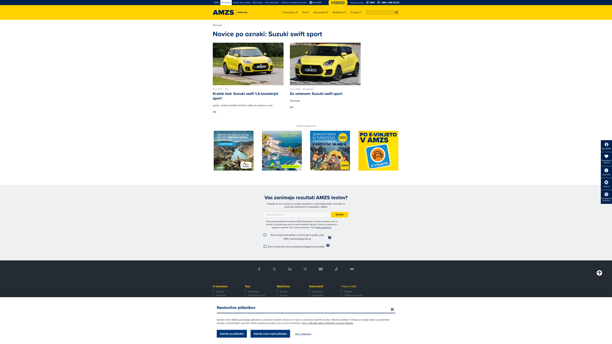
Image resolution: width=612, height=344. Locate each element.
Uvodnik (220, 291)
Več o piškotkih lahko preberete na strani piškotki (327, 323)
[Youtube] (320, 269)
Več (214, 111)
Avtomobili (316, 286)
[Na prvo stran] (223, 12)
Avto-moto (221, 295)
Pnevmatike (253, 291)
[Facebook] (259, 269)
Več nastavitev (303, 334)
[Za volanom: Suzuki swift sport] (325, 64)
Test (247, 286)
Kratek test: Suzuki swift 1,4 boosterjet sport (245, 96)
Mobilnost (283, 286)
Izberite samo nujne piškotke (270, 334)
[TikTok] (336, 269)
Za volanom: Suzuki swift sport (316, 94)
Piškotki (348, 291)
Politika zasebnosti (354, 295)
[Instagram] (305, 269)
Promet (283, 291)
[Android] (352, 269)
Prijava (339, 214)
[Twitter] (274, 269)
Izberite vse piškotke (232, 334)
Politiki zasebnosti (323, 227)
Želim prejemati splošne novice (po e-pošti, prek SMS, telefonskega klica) (297, 236)
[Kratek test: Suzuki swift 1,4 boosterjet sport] (248, 64)
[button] (396, 12)
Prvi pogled (318, 295)
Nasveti (284, 295)
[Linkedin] (290, 269)
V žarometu (220, 286)
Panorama (317, 291)
